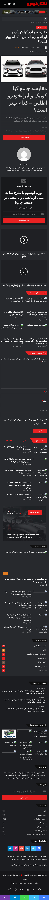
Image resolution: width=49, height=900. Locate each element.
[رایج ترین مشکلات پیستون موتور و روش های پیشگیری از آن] (12, 330)
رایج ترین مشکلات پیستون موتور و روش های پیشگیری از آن (12, 341)
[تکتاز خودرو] (37, 4)
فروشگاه (42, 671)
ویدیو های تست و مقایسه (36, 654)
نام (45, 392)
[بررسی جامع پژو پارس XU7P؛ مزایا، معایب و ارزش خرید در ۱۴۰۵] (40, 462)
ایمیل (44, 401)
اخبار (44, 650)
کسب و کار (41, 662)
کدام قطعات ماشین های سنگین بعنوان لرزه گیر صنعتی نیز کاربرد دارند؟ (36, 341)
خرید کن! (14, 883)
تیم (25, 883)
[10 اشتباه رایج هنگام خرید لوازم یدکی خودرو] (12, 303)
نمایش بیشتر (24, 137)
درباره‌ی (30, 883)
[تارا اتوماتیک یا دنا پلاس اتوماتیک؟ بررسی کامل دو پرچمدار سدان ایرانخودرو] (40, 485)
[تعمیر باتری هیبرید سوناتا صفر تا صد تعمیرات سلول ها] (40, 474)
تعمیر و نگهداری (35, 22)
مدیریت (41, 47)
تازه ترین (39, 440)
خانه (44, 22)
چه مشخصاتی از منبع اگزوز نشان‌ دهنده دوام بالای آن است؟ (37, 314)
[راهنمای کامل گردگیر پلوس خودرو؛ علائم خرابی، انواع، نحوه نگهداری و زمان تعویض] (9, 754)
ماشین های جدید (40, 666)
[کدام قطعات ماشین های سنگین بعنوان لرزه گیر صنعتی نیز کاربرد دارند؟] (36, 330)
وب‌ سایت (43, 410)
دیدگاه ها (9, 440)
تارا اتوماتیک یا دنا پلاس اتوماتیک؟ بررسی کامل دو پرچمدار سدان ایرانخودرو (19, 485)
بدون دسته (42, 658)
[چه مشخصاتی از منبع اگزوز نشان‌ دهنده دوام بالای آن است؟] (36, 303)
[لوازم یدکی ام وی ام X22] (40, 755)
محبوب (24, 440)
